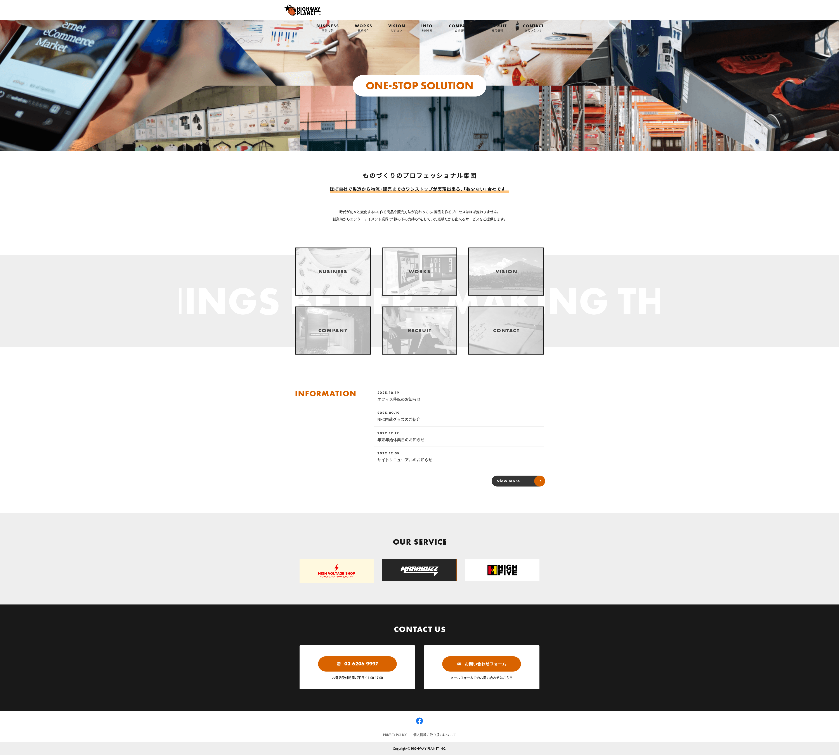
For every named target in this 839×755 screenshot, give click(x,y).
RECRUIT (497, 27)
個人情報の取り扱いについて (434, 734)
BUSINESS (327, 27)
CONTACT (533, 27)
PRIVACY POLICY (395, 734)
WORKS (363, 27)
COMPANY (460, 27)
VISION (396, 27)
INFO (427, 27)
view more (508, 481)
